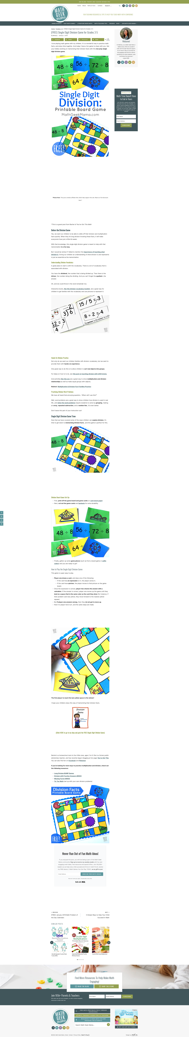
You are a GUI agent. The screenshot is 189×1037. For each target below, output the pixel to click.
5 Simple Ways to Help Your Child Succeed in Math (97, 915)
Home (79, 5)
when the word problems (66, 403)
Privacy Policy (77, 1035)
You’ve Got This (103, 758)
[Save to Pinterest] (1, 520)
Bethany (55, 35)
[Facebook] (123, 5)
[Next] (108, 942)
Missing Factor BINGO (62, 779)
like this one (65, 379)
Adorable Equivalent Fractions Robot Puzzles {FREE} (59, 955)
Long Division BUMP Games (64, 773)
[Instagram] (127, 5)
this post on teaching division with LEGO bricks (90, 374)
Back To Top (85, 1035)
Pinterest (82, 761)
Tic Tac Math (58, 781)
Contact (100, 5)
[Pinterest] (130, 5)
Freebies (112, 23)
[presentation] (60, 940)
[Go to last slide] (51, 942)
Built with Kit (80, 882)
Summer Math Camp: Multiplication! (99, 954)
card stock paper (96, 501)
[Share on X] (1, 516)
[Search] (108, 1024)
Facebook (72, 761)
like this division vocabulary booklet (77, 289)
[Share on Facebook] (1, 512)
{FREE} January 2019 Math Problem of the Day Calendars (64, 915)
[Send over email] (1, 524)
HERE (127, 58)
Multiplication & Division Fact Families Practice (74, 387)
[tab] (77, 959)
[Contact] (136, 5)
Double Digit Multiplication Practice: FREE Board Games (79, 955)
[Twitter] (133, 5)
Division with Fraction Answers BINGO (68, 776)
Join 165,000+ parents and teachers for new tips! (94, 2)
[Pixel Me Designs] (134, 1035)
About (84, 5)
